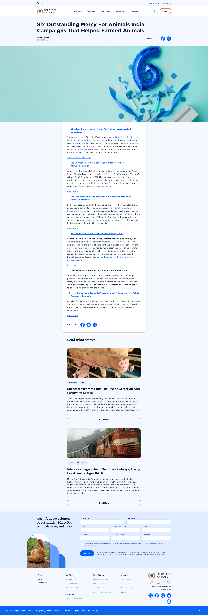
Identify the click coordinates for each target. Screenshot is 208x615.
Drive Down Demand (73, 588)
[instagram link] (162, 595)
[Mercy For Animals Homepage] (159, 575)
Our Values (125, 583)
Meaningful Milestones (74, 598)
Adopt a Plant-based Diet (102, 592)
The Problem (126, 579)
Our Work (78, 11)
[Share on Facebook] (162, 38)
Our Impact (106, 11)
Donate (165, 11)
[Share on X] (168, 38)
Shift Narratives (71, 583)
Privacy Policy (92, 611)
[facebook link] (156, 595)
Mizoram (133, 137)
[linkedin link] (168, 595)
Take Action (91, 11)
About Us (134, 11)
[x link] (150, 595)
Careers (124, 592)
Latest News (120, 11)
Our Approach (126, 588)
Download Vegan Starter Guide (159, 3)
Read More (72, 315)
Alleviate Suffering (73, 579)
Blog (40, 579)
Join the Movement (100, 579)
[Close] (199, 610)
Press (40, 575)
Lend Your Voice (99, 583)
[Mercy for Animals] (46, 11)
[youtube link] (168, 601)
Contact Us (42, 583)
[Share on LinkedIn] (88, 324)
